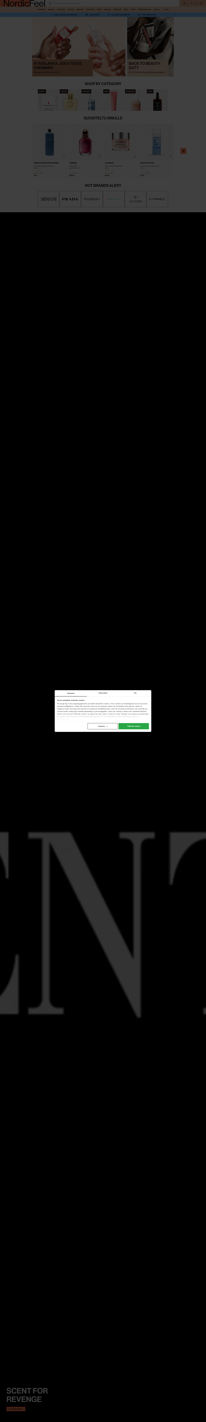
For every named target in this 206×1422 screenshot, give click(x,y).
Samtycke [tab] (71, 693)
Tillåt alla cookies (133, 726)
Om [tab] (135, 693)
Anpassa (101, 726)
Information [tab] (103, 693)
